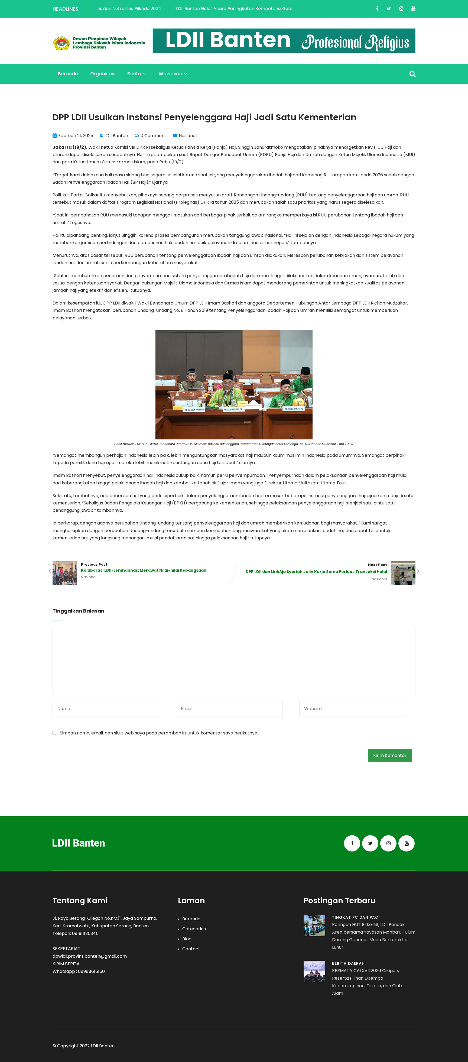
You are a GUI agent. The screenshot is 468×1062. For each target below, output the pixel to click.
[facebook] (377, 8)
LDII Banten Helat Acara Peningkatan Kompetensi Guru (198, 8)
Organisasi (102, 73)
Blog (186, 939)
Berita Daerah (348, 963)
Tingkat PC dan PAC (355, 917)
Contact (191, 949)
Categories (194, 929)
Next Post (316, 568)
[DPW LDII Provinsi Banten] (99, 42)
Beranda (68, 73)
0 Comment (153, 135)
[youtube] (413, 8)
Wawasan (170, 73)
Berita (134, 73)
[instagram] (401, 8)
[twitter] (388, 8)
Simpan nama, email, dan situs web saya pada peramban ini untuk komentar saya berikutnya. (159, 733)
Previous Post (143, 567)
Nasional (188, 135)
